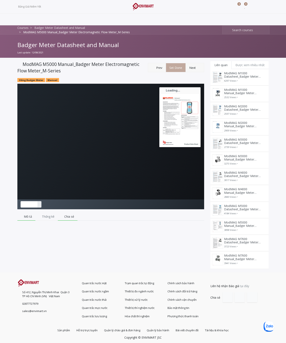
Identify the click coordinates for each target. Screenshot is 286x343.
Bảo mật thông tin (178, 308)
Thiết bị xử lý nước (136, 300)
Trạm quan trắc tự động (139, 283)
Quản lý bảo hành (158, 330)
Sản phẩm (63, 330)
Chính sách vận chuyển (182, 300)
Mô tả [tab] (27, 216)
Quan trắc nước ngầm (95, 291)
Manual (52, 80)
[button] (157, 67)
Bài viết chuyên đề (187, 330)
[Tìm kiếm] (226, 30)
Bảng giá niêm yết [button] (30, 6)
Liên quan (221, 65)
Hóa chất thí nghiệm (137, 316)
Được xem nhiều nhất (250, 65)
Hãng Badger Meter (31, 80)
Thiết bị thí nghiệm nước (140, 308)
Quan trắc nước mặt (94, 283)
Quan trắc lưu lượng (94, 316)
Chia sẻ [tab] (68, 216)
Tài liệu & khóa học (217, 330)
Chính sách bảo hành (180, 283)
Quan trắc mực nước (94, 308)
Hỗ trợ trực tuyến (87, 330)
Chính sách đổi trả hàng (182, 291)
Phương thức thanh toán (182, 316)
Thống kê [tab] (47, 216)
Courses (22, 28)
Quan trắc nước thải (94, 300)
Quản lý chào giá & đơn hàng (122, 330)
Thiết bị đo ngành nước (139, 291)
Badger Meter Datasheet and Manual (68, 45)
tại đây (244, 286)
